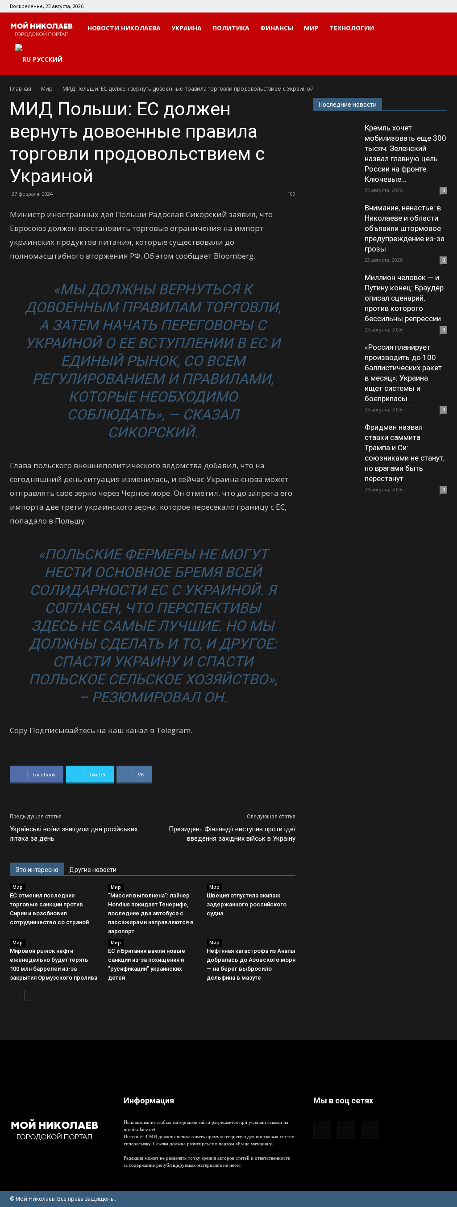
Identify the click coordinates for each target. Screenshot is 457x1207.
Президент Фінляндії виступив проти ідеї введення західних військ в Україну (232, 833)
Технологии (351, 28)
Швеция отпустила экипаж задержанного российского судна (247, 904)
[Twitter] (440, 6)
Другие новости (92, 869)
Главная (20, 88)
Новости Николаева (124, 28)
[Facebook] (411, 6)
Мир (311, 28)
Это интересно (36, 869)
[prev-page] (15, 995)
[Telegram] (425, 6)
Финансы (276, 28)
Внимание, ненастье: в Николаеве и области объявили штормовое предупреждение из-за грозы (405, 228)
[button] (436, 29)
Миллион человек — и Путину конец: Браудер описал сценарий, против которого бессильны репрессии (404, 298)
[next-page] (29, 995)
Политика (230, 28)
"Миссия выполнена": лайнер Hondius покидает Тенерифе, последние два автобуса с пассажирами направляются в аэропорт (151, 913)
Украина (186, 28)
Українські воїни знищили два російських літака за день (73, 833)
